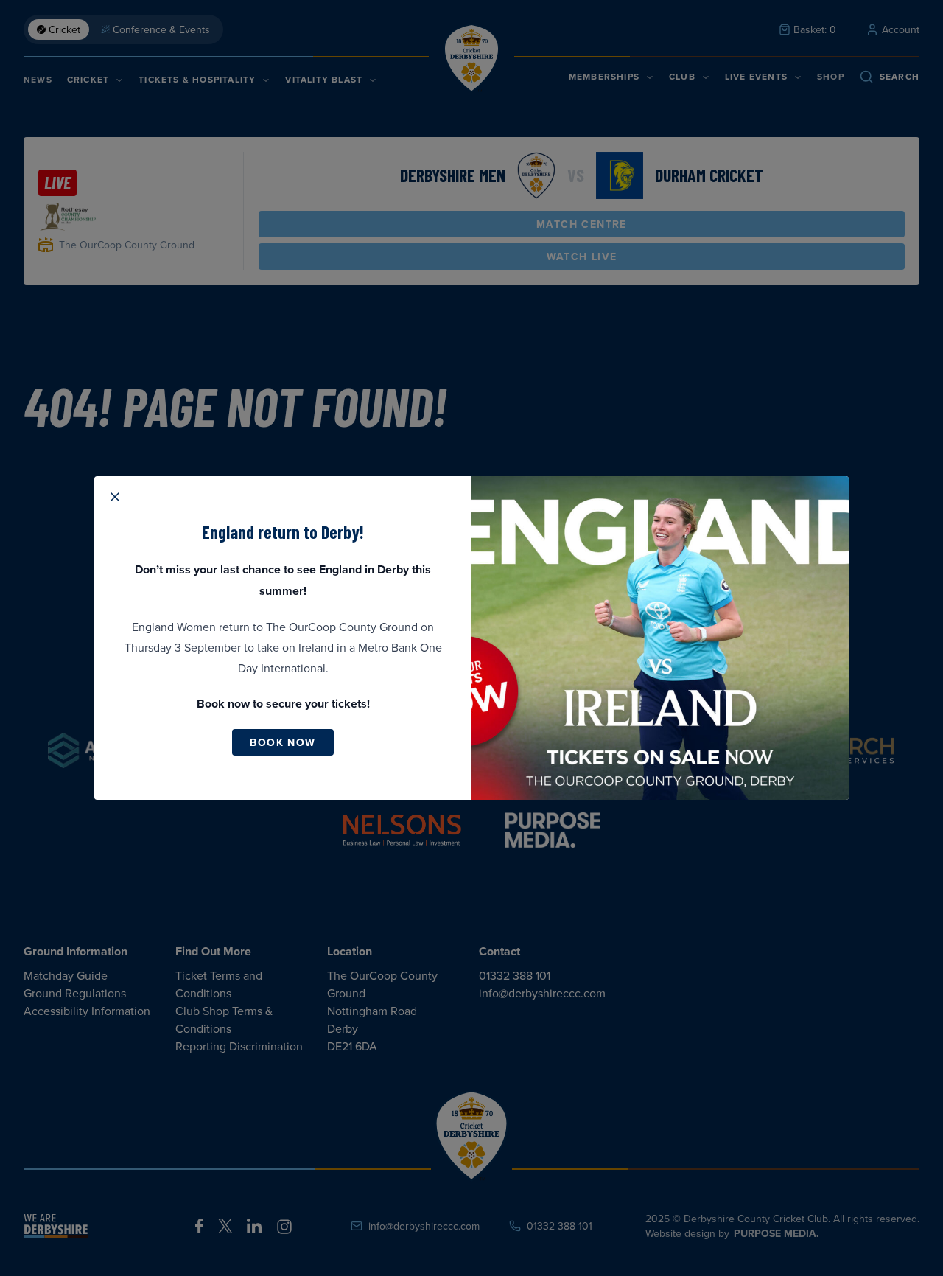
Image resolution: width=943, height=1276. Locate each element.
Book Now (282, 742)
